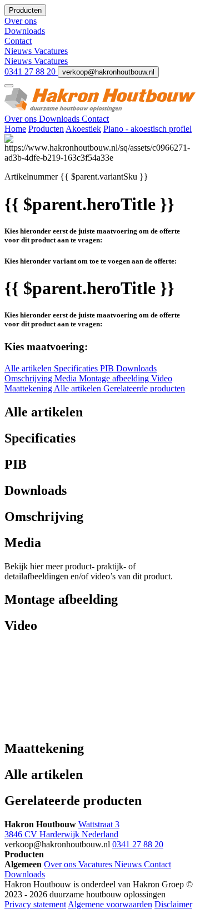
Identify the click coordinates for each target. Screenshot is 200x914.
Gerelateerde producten (144, 388)
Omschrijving (29, 378)
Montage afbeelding (115, 378)
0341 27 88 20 (31, 71)
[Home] (100, 108)
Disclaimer (173, 904)
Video (161, 378)
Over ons (21, 118)
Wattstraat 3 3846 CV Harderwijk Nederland (61, 829)
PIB (108, 368)
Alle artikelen (29, 368)
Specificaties (77, 368)
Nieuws (19, 51)
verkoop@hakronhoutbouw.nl (108, 72)
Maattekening (29, 388)
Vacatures (51, 51)
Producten (46, 128)
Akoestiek (83, 128)
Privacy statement (35, 904)
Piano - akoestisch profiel (147, 128)
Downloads (60, 118)
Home (15, 128)
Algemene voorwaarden (110, 904)
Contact (95, 118)
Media (66, 378)
